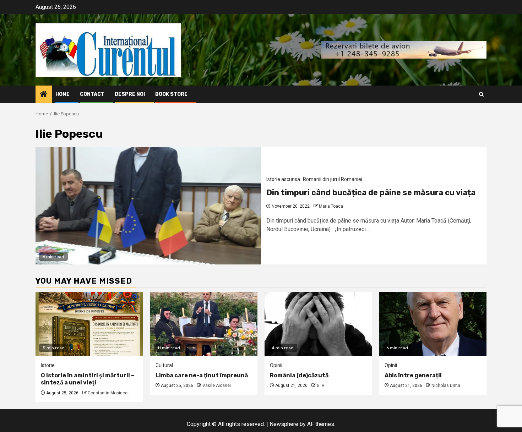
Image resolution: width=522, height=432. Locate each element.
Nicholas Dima (445, 385)
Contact (92, 94)
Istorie (48, 365)
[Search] (481, 94)
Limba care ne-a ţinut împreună (202, 375)
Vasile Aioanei (216, 385)
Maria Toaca (331, 206)
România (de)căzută (299, 375)
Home (62, 94)
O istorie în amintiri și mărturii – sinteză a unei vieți (87, 379)
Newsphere (284, 424)
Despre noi (130, 94)
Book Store (171, 94)
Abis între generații (413, 375)
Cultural (164, 365)
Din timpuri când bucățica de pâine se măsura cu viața (370, 192)
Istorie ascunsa (283, 179)
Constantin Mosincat (108, 392)
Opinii (276, 365)
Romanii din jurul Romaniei (332, 179)
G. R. (321, 385)
